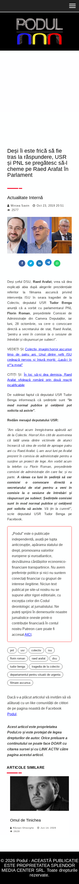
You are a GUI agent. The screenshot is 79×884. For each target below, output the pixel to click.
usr (23, 650)
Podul (11, 714)
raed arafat (38, 658)
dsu (54, 658)
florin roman (17, 658)
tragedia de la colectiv (46, 666)
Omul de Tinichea (25, 820)
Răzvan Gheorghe (23, 828)
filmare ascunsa (20, 682)
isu (50, 650)
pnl (12, 650)
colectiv (36, 650)
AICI (28, 634)
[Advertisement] (39, 92)
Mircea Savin (20, 205)
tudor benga (17, 666)
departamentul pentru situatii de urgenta (35, 674)
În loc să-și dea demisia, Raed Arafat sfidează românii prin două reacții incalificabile (39, 380)
